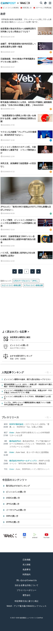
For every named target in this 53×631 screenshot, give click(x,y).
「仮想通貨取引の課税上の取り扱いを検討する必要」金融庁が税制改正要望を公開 (18, 118)
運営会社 (26, 595)
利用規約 (26, 574)
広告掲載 (26, 560)
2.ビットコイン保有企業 (11, 285)
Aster (11, 432)
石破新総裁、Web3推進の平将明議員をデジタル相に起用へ (17, 60)
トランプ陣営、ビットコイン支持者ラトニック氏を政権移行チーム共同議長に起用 (18, 223)
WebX (46, 630)
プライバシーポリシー (26, 590)
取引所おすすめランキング (18, 486)
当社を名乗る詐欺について (26, 585)
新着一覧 (16, 630)
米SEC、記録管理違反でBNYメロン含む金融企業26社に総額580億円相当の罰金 (18, 239)
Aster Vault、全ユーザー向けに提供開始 (32, 452)
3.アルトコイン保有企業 (33, 285)
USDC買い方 (27, 8)
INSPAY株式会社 (16, 424)
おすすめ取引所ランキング (21, 356)
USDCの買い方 (13, 498)
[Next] (32, 271)
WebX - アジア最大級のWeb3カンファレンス (26, 606)
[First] (14, 271)
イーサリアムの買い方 (16, 510)
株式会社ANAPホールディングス (23, 461)
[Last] (38, 271)
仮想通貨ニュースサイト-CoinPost (31, 618)
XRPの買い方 (12, 516)
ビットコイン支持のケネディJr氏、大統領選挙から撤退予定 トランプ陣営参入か (18, 150)
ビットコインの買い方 (19, 345)
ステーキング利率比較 (43, 8)
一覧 (47, 372)
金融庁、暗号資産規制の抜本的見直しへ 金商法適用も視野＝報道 (18, 45)
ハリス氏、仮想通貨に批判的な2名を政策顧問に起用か (17, 254)
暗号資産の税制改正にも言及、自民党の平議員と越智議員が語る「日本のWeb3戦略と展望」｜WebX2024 (26, 103)
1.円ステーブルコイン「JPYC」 (25, 281)
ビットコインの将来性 (11, 8)
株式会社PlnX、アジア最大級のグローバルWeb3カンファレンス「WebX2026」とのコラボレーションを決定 (30, 444)
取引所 (37, 630)
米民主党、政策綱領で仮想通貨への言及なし (18, 164)
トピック (26, 630)
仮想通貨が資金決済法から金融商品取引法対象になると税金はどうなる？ (18, 30)
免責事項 (26, 569)
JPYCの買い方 (12, 504)
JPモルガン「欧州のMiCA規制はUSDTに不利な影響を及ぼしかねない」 (25, 208)
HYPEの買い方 (13, 522)
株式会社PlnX (15, 441)
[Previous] (20, 271)
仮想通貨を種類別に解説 (20, 337)
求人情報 (26, 565)
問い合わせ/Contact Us (27, 580)
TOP (6, 630)
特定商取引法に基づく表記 (26, 601)
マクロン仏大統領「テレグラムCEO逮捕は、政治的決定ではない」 (18, 133)
